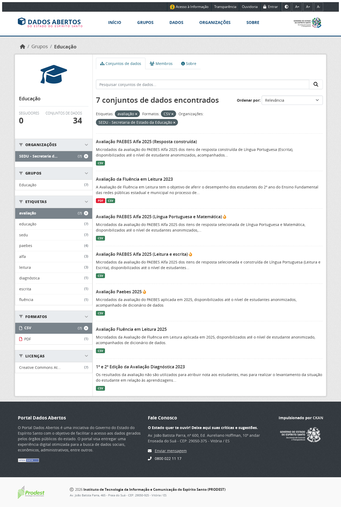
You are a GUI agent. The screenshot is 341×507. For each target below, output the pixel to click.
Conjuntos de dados (122, 63)
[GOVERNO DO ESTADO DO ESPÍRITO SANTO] (300, 433)
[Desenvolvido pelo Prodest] (31, 491)
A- (318, 6)
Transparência (225, 6)
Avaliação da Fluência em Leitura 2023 (134, 179)
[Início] (22, 46)
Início (114, 22)
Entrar (272, 6)
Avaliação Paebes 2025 (119, 292)
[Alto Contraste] (286, 6)
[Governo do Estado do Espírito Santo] (307, 22)
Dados (176, 22)
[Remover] (136, 114)
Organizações (214, 22)
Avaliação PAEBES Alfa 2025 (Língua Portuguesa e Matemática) (159, 217)
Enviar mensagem (171, 450)
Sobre (252, 22)
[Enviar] (316, 84)
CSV (100, 163)
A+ (308, 6)
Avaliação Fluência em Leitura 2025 (131, 329)
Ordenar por (248, 100)
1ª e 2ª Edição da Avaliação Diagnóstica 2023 (140, 367)
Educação (65, 46)
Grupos (145, 22)
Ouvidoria (250, 6)
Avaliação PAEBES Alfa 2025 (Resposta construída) (146, 142)
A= (297, 6)
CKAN (318, 417)
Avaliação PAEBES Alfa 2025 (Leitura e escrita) (142, 254)
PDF (100, 201)
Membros (164, 63)
